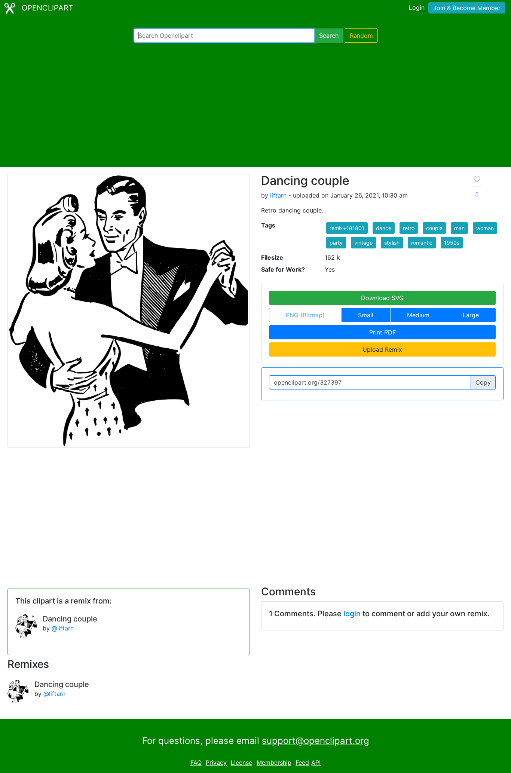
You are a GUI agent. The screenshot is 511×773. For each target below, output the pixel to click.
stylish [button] (392, 242)
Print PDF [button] (382, 332)
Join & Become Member (467, 8)
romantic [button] (421, 242)
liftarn (278, 195)
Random (361, 35)
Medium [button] (418, 315)
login (352, 613)
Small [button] (365, 315)
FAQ (196, 762)
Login (417, 7)
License (241, 762)
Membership (274, 762)
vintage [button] (363, 242)
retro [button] (408, 228)
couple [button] (434, 228)
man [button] (459, 228)
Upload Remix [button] (382, 349)
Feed (302, 762)
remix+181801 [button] (347, 228)
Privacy (216, 762)
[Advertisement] (255, 104)
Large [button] (471, 315)
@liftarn (63, 628)
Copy (483, 382)
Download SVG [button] (382, 298)
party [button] (336, 242)
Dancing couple (70, 618)
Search (329, 35)
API (316, 762)
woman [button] (485, 228)
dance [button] (383, 228)
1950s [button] (451, 242)
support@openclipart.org (315, 740)
